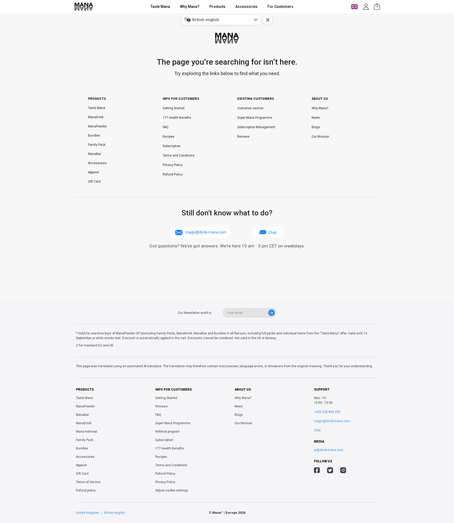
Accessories (246, 6)
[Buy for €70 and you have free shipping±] (377, 7)
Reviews (243, 136)
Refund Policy (173, 174)
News (316, 118)
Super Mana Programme (254, 118)
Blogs (316, 127)
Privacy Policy (173, 165)
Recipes (168, 136)
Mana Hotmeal (86, 431)
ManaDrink (96, 117)
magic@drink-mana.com (332, 421)
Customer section (250, 108)
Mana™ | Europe (224, 513)
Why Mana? (189, 6)
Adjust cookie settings (171, 490)
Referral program (167, 431)
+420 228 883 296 (327, 412)
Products (217, 6)
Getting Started (173, 108)
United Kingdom (87, 513)
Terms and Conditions (179, 155)
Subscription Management (256, 127)
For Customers (280, 6)
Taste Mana (160, 6)
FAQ (165, 127)
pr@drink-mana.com (328, 450)
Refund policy (86, 490)
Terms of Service (88, 482)
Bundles (94, 135)
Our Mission (320, 136)
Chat (272, 232)
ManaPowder (97, 126)
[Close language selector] (267, 20)
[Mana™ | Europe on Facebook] (317, 471)
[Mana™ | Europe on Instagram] (343, 471)
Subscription (171, 146)
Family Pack (96, 145)
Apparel (93, 172)
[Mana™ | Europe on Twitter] (330, 471)
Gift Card (94, 181)
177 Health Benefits (177, 118)
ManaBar (94, 154)
